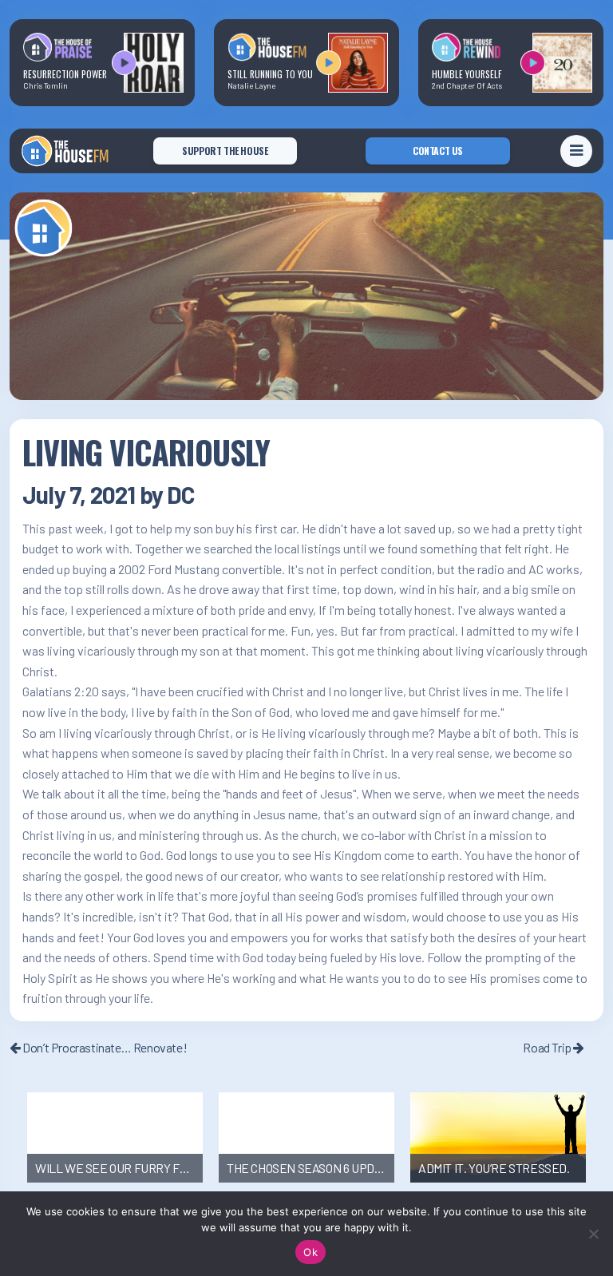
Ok (310, 1252)
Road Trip (548, 1047)
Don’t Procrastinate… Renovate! (104, 1047)
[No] (593, 1234)
